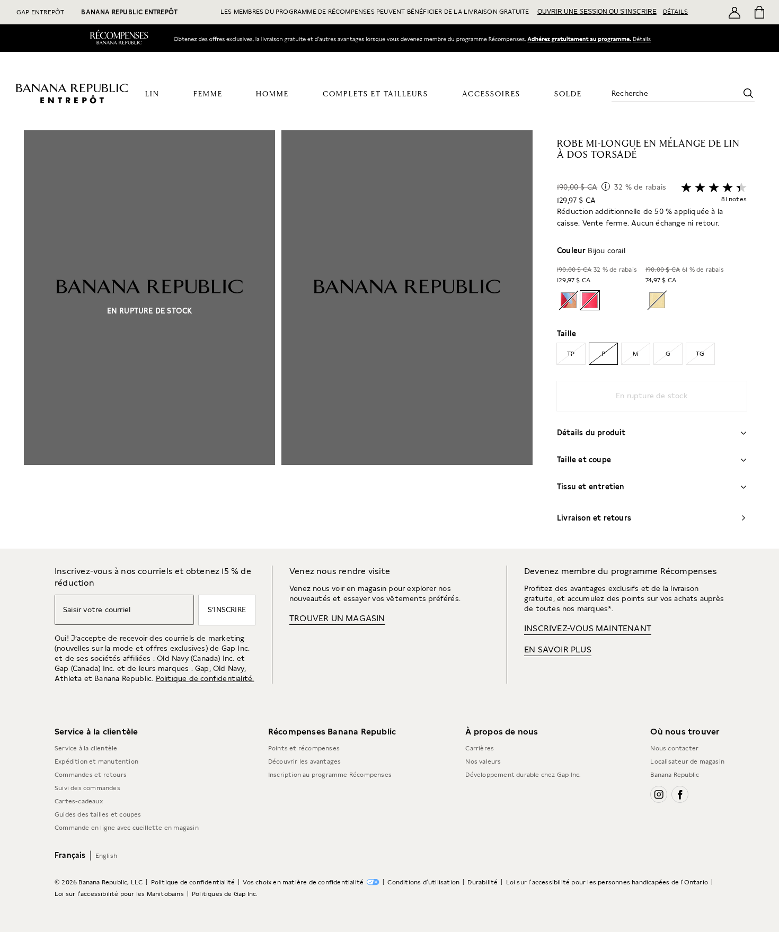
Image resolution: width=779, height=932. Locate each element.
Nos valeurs (483, 767)
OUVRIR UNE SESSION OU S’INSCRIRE (597, 11)
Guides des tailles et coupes (98, 820)
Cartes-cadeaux (79, 807)
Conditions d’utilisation (423, 888)
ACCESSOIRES (491, 100)
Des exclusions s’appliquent (713, 64)
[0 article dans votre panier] (758, 12)
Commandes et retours (91, 780)
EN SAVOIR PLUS (557, 655)
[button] (278, 345)
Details (644, 38)
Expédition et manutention (96, 767)
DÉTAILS (675, 11)
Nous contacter (674, 754)
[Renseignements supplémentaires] (605, 192)
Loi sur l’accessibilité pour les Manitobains (119, 899)
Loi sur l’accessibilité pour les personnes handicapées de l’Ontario (607, 888)
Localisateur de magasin (687, 767)
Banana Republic (674, 780)
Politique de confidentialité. (205, 684)
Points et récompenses (304, 754)
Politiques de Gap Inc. (225, 899)
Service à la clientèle (86, 754)
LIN (152, 100)
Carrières (479, 754)
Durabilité (482, 888)
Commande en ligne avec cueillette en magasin (127, 833)
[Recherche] (748, 99)
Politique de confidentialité (193, 888)
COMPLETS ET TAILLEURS (375, 100)
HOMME (272, 100)
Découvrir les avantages (304, 767)
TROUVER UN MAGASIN (337, 624)
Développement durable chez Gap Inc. (523, 780)
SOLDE (568, 100)
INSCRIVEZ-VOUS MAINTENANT (587, 634)
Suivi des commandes (87, 793)
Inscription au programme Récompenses (330, 780)
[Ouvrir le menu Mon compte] (734, 12)
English (106, 861)
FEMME (208, 100)
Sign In (579, 39)
